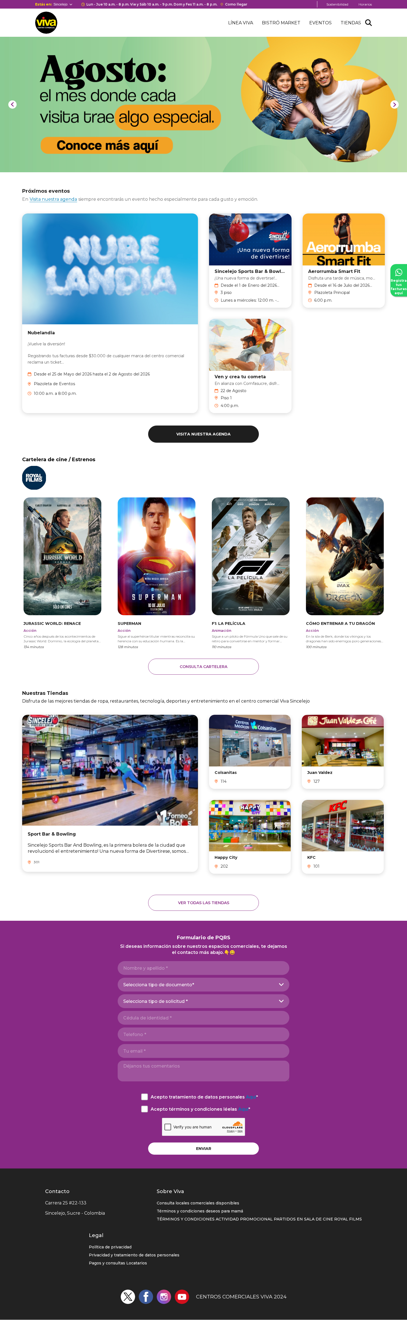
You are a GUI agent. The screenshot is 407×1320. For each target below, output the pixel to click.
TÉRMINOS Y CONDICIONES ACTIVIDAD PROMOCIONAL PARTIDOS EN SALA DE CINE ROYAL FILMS (259, 1219)
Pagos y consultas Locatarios (118, 1263)
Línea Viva (240, 22)
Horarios (365, 4)
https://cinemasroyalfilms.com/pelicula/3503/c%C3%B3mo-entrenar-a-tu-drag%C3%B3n (345, 572)
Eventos (320, 22)
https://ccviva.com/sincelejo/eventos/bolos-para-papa (57, 39)
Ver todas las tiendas (203, 902)
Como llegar (236, 4)
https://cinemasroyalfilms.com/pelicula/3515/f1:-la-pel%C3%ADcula (251, 572)
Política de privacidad (110, 1247)
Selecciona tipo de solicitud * (155, 1001)
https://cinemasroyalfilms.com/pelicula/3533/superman (156, 572)
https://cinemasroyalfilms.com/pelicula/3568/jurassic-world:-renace (62, 572)
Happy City (226, 857)
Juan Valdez (320, 772)
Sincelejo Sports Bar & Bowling (250, 271)
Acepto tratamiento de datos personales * (204, 1097)
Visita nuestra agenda (53, 199)
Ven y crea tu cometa (240, 376)
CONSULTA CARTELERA (203, 666)
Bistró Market (281, 22)
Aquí (251, 1097)
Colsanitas (226, 772)
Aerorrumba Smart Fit (334, 271)
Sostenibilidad (337, 4)
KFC (311, 857)
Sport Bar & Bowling (52, 834)
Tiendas (351, 22)
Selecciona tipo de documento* (158, 984)
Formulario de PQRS (203, 938)
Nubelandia (41, 332)
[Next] (394, 104)
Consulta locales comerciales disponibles (198, 1203)
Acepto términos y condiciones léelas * (200, 1109)
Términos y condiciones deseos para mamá (200, 1211)
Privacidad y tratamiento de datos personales (134, 1255)
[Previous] (12, 104)
